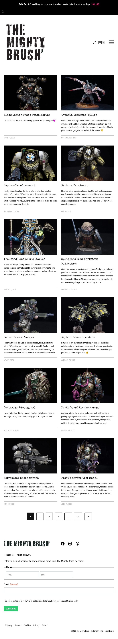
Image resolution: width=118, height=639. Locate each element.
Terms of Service (66, 601)
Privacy (36, 625)
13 (78, 516)
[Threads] (77, 543)
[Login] (95, 42)
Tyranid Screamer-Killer (79, 115)
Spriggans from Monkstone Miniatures (79, 261)
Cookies (27, 625)
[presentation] (30, 92)
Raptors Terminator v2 (19, 185)
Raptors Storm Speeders (77, 337)
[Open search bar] (3, 11)
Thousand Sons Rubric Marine (24, 259)
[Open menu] (111, 42)
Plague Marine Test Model (79, 478)
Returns (18, 625)
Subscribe (11, 608)
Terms (44, 625)
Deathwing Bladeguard (19, 407)
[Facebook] (62, 543)
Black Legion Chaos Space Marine (27, 115)
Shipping (8, 625)
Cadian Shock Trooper (19, 337)
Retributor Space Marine (21, 478)
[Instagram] (70, 543)
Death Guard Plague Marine (80, 407)
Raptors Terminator (75, 185)
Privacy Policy (50, 601)
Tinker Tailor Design (107, 631)
